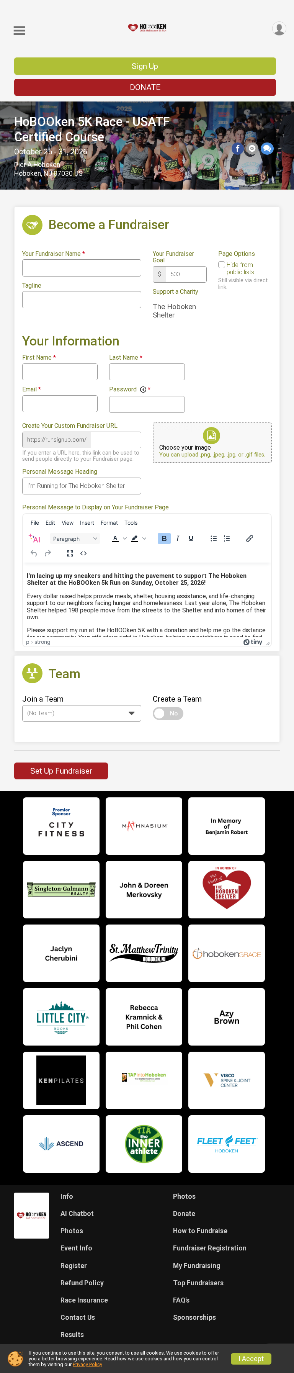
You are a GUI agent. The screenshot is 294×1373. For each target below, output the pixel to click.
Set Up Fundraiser (61, 771)
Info (66, 1196)
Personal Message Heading (59, 471)
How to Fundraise (200, 1231)
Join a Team (43, 699)
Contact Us (77, 1317)
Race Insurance (84, 1300)
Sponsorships (194, 1317)
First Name (39, 357)
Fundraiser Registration (210, 1248)
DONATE (145, 87)
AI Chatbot (77, 1214)
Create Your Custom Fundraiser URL (70, 425)
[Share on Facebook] (238, 148)
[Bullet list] (213, 538)
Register (73, 1266)
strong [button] (42, 641)
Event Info (76, 1248)
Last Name (125, 357)
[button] (119, 538)
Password (129, 389)
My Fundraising (196, 1266)
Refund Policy (82, 1283)
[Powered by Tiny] (253, 641)
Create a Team (177, 699)
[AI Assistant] (34, 538)
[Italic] (177, 538)
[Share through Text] (267, 148)
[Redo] (47, 553)
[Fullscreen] (70, 553)
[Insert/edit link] (249, 538)
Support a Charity (175, 291)
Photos (71, 1231)
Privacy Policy (87, 1364)
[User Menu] (279, 28)
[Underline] (191, 538)
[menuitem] (35, 522)
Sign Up (145, 66)
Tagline (31, 285)
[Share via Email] (252, 148)
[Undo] (34, 553)
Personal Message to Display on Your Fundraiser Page (95, 507)
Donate (184, 1214)
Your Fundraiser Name (53, 253)
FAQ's (181, 1300)
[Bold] (164, 538)
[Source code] (83, 553)
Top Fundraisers (198, 1283)
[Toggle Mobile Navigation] (19, 31)
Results (72, 1335)
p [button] (27, 641)
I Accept (251, 1359)
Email (31, 389)
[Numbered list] (227, 538)
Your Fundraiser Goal (173, 257)
